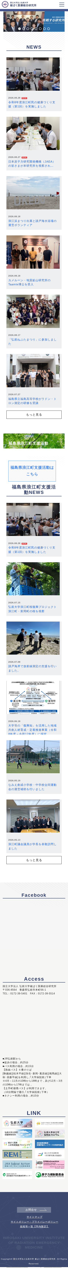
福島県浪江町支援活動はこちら (32, 470)
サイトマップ (34, 1216)
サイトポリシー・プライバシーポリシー (34, 1221)
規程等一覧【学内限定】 (34, 1226)
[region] (34, 20)
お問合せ (31, 1209)
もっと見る (34, 414)
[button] (19, 28)
